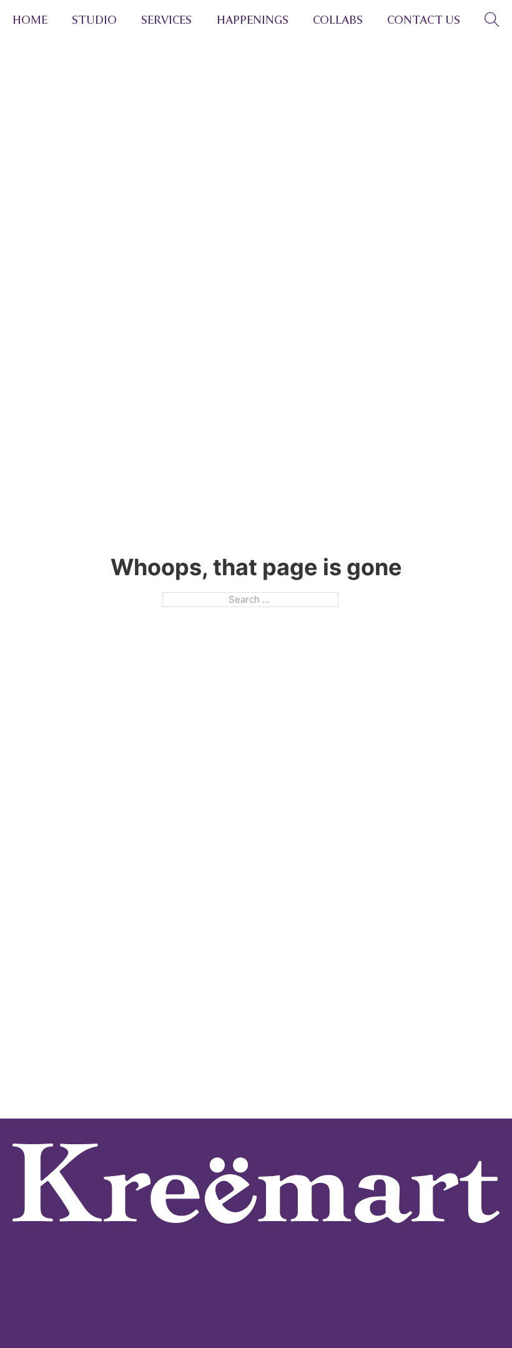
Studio (94, 20)
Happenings (252, 20)
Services (166, 20)
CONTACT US (423, 20)
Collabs (338, 20)
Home (29, 20)
